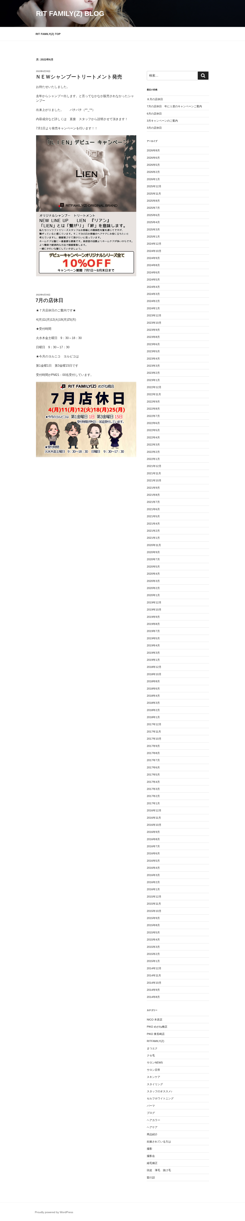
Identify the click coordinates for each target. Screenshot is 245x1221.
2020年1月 (153, 595)
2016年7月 (153, 846)
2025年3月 (153, 229)
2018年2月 (153, 710)
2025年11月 (154, 193)
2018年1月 (153, 717)
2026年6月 (153, 157)
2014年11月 (154, 975)
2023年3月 (153, 365)
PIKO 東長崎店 (156, 1033)
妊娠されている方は (159, 1141)
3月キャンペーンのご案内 (162, 120)
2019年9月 (153, 616)
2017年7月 (153, 760)
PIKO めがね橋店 (157, 1026)
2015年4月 (153, 939)
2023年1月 (153, 380)
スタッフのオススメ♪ (159, 1091)
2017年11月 (154, 731)
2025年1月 (153, 236)
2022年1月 (153, 458)
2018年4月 (153, 695)
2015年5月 (153, 932)
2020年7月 (153, 559)
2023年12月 (154, 315)
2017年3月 (153, 788)
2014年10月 (154, 982)
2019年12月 (154, 602)
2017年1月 (153, 803)
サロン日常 (153, 1069)
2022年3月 (153, 444)
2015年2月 (153, 953)
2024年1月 (153, 308)
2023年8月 (153, 336)
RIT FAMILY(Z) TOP (48, 33)
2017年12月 (154, 724)
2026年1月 (153, 179)
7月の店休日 (49, 300)
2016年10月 (154, 824)
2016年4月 (153, 867)
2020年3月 (153, 580)
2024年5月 (153, 279)
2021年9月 (153, 487)
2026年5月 (153, 164)
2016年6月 (153, 853)
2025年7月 (153, 207)
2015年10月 (154, 910)
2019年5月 (153, 638)
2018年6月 (153, 688)
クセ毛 (151, 1055)
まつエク (152, 1048)
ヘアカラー (153, 1120)
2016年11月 (154, 817)
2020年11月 (154, 545)
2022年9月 (153, 401)
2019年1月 (153, 659)
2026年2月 (153, 171)
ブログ (151, 1112)
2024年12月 (154, 243)
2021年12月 (154, 466)
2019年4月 (153, 645)
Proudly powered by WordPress (54, 1212)
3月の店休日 (154, 127)
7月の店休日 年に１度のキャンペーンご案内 (174, 106)
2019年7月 (153, 631)
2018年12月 (154, 666)
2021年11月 (154, 473)
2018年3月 (153, 702)
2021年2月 (153, 530)
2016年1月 (153, 889)
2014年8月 (153, 996)
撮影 (149, 1148)
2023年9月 (153, 329)
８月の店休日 (155, 99)
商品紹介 (152, 1134)
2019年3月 (153, 652)
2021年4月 (153, 523)
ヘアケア (152, 1127)
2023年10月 (154, 322)
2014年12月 (154, 968)
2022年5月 (153, 430)
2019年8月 (153, 623)
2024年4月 (153, 286)
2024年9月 (153, 258)
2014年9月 (153, 989)
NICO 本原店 (154, 1019)
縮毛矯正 (152, 1163)
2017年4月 (153, 781)
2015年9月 (153, 918)
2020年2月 (153, 588)
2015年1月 (153, 961)
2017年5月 (153, 774)
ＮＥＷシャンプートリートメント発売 (79, 77)
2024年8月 (153, 265)
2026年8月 (153, 150)
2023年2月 (153, 372)
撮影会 (151, 1155)
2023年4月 (153, 358)
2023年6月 (153, 344)
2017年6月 (153, 767)
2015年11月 (154, 903)
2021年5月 (153, 516)
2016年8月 (153, 839)
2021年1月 (153, 537)
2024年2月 (153, 301)
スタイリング (155, 1084)
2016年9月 (153, 831)
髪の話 (151, 1177)
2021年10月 (154, 480)
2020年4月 (153, 573)
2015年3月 (153, 946)
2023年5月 (153, 351)
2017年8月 (153, 753)
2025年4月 (153, 222)
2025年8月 (153, 200)
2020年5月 (153, 566)
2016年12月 (154, 810)
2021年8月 (153, 494)
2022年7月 (153, 415)
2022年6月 (153, 423)
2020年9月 (153, 552)
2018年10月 (154, 674)
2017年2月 (153, 796)
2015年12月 (154, 896)
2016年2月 (153, 882)
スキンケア (153, 1076)
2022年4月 (153, 437)
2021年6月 (153, 509)
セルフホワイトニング (160, 1098)
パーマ (151, 1105)
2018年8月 (153, 681)
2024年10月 (154, 250)
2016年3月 (153, 875)
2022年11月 (154, 394)
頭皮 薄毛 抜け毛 (159, 1170)
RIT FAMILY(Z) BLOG (70, 13)
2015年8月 (153, 925)
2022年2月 (153, 451)
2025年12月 (154, 186)
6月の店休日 (154, 113)
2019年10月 (154, 609)
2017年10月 (154, 738)
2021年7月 (153, 501)
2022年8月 (153, 408)
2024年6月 (153, 272)
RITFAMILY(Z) (155, 1041)
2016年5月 (153, 860)
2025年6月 (153, 215)
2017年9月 (153, 745)
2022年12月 (154, 387)
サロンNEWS (155, 1062)
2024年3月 (153, 293)
